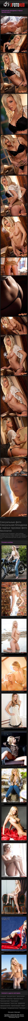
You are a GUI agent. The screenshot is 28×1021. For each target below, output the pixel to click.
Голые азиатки (14, 1001)
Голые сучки (14, 1003)
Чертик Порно (3, 15)
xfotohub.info (13, 1014)
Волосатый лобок (5, 1001)
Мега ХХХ (2, 517)
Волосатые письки (18, 999)
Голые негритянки (5, 1003)
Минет (23, 1006)
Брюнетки (3, 999)
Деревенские (21, 1003)
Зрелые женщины (15, 1006)
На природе (3, 1008)
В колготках (10, 999)
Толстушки (22, 1008)
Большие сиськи (11, 996)
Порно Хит (25, 2)
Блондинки (3, 996)
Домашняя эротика (5, 1006)
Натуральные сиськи (13, 1008)
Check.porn (17, 1012)
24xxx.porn (10, 1012)
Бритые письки (20, 996)
